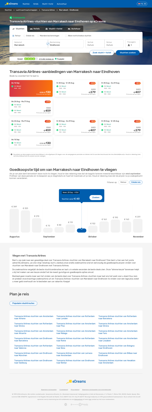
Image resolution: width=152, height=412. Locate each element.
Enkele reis (135, 182)
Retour (109, 42)
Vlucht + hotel (47, 4)
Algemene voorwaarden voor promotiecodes (96, 389)
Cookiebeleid (63, 389)
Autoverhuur (62, 4)
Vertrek (90, 42)
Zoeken (95, 197)
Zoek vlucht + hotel (102, 53)
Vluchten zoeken (128, 53)
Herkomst (18, 42)
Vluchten (26, 4)
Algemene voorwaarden (49, 389)
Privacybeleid (75, 389)
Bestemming (55, 42)
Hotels (35, 4)
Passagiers (131, 42)
